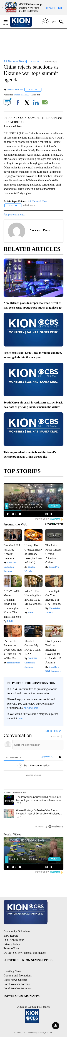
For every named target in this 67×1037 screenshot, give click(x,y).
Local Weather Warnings (17, 988)
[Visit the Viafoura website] (55, 826)
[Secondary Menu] (8, 21)
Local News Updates (15, 979)
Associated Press (15, 89)
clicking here (31, 707)
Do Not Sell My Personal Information (25, 952)
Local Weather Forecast (17, 984)
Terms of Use (11, 948)
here (20, 718)
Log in (49, 731)
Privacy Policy (12, 944)
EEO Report (11, 935)
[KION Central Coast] (25, 22)
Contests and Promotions (18, 975)
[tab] (14, 757)
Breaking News (12, 971)
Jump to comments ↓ (15, 214)
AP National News (37, 201)
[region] (33, 779)
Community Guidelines (17, 931)
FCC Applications (14, 939)
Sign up (57, 731)
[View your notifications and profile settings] (59, 757)
